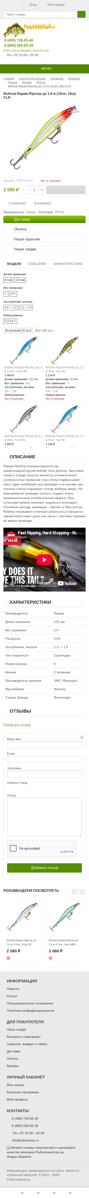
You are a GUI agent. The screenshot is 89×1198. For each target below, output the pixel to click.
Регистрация (56, 4)
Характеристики (67, 263)
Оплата (12, 1058)
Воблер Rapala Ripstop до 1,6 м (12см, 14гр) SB (24, 369)
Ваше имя (14, 739)
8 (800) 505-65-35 (15, 45)
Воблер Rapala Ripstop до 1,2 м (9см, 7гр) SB (65, 438)
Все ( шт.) (44, 330)
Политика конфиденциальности (30, 1010)
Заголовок (14, 768)
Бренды (12, 1066)
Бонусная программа (23, 1092)
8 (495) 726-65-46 (15, 40)
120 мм (20, 280)
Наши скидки (16, 1029)
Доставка (13, 1051)
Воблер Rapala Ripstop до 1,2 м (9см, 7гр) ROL (24, 438)
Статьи (12, 996)
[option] (23, 930)
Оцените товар (17, 782)
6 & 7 (13, 321)
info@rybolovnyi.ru (25, 1140)
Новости (13, 989)
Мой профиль (17, 1099)
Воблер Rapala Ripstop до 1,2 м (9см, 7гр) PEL (65, 369)
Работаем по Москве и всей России (26, 50)
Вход (33, 4)
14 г (13, 293)
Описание (37, 263)
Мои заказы (15, 1085)
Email (11, 753)
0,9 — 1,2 (10, 307)
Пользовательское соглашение (30, 1003)
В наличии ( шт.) (18, 330)
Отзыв (11, 795)
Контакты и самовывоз (23, 1036)
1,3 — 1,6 (26, 307)
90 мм (8, 280)
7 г (6, 293)
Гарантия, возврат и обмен (27, 1044)
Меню (45, 68)
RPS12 (59, 212)
